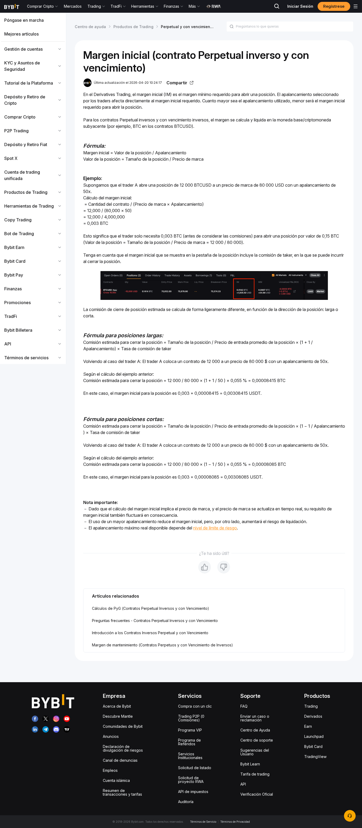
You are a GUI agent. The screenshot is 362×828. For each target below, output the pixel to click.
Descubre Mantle (118, 716)
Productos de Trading (133, 26)
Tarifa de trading (255, 774)
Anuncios (111, 736)
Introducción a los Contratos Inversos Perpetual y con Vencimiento (150, 632)
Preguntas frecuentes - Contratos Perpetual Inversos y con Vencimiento (155, 620)
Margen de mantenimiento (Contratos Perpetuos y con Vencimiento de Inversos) (162, 645)
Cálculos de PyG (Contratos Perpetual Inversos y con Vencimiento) (150, 608)
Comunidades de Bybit (123, 726)
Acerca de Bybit (117, 706)
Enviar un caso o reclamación (254, 718)
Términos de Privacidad (235, 821)
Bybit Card (313, 746)
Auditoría (185, 801)
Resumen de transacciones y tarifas (122, 792)
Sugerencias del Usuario (254, 752)
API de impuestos (193, 791)
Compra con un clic (195, 706)
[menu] (33, 189)
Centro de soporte (256, 740)
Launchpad (314, 736)
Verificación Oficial (256, 794)
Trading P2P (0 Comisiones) (191, 718)
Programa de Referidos (189, 742)
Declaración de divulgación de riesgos (123, 748)
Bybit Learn (250, 764)
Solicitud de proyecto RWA (191, 780)
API (243, 784)
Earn (308, 726)
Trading (311, 706)
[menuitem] (33, 20)
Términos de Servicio (203, 821)
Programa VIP (190, 730)
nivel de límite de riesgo (215, 528)
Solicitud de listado (194, 767)
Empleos (110, 770)
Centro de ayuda (90, 26)
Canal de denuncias (120, 760)
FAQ (244, 706)
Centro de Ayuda (255, 730)
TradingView (315, 756)
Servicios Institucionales (190, 756)
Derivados (313, 716)
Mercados (73, 6)
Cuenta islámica (116, 780)
